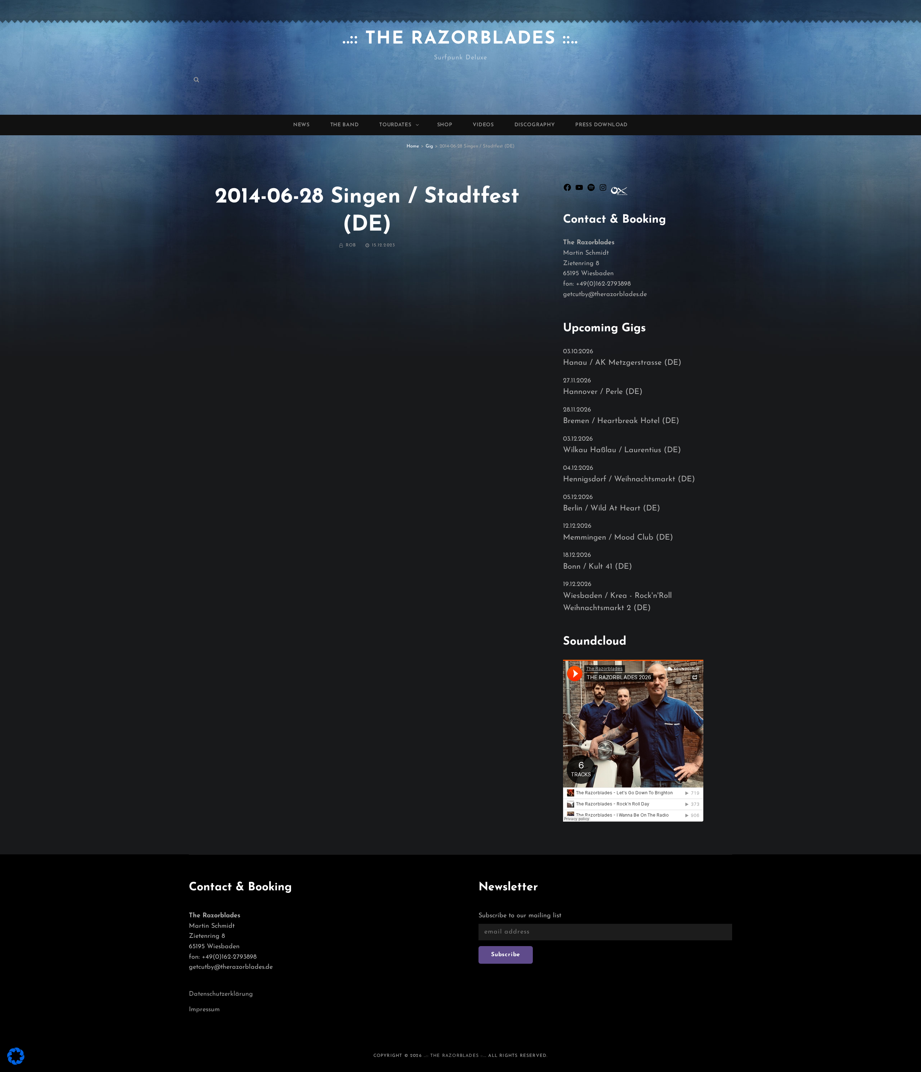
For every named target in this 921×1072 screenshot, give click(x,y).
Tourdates (395, 125)
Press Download (601, 125)
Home (413, 146)
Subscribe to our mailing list (519, 916)
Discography (534, 125)
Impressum (204, 1010)
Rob (351, 245)
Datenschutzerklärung (221, 994)
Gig (429, 146)
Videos (483, 125)
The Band (344, 125)
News (301, 125)
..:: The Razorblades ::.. (460, 39)
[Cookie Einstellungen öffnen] (15, 1063)
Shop (445, 125)
